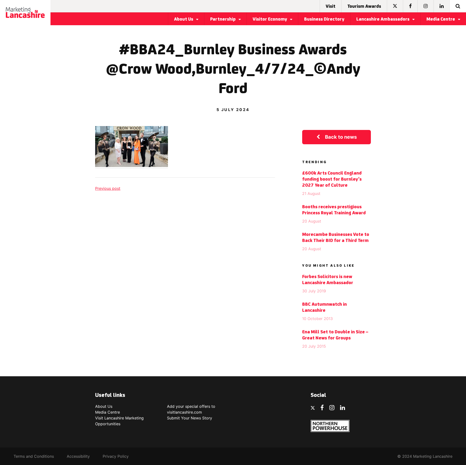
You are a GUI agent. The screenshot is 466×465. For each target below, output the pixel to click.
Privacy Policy (116, 456)
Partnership (223, 19)
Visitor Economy (270, 19)
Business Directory (324, 19)
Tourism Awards (364, 6)
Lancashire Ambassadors (383, 19)
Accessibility (78, 456)
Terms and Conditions (34, 456)
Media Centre (441, 19)
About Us (184, 19)
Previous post (107, 188)
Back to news (341, 137)
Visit (330, 6)
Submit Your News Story (189, 418)
